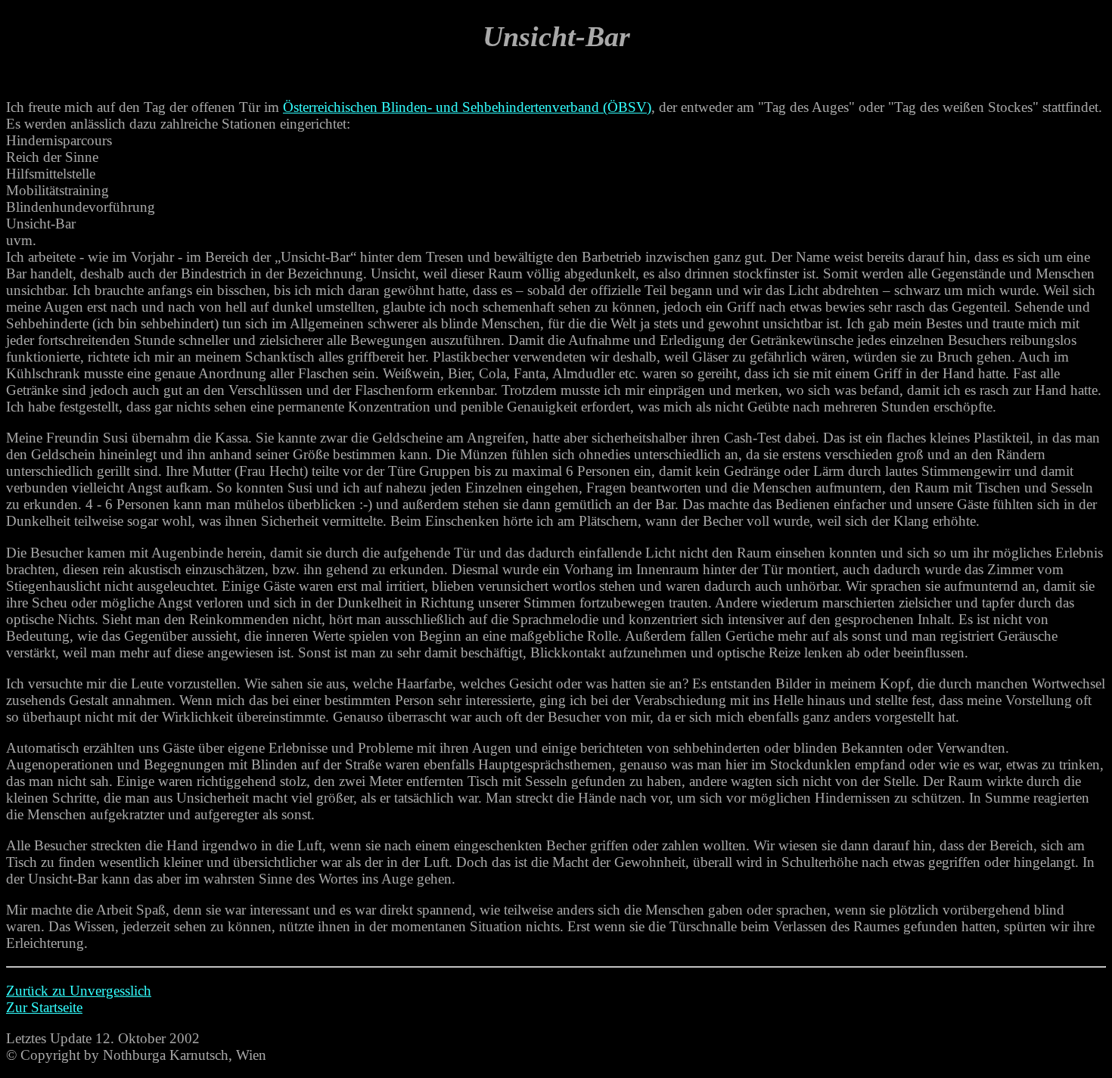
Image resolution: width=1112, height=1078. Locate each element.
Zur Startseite (44, 1007)
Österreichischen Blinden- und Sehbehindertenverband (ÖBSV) (467, 107)
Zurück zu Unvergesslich (78, 991)
